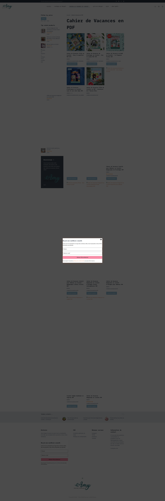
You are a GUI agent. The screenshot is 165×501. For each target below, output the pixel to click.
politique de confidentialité (78, 261)
